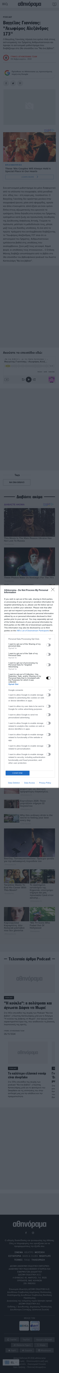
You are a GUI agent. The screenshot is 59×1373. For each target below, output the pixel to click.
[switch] (48, 645)
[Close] (53, 590)
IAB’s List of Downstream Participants (33, 630)
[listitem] (29, 638)
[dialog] (29, 686)
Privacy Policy (45, 783)
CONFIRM (17, 773)
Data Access (29, 783)
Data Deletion (14, 783)
